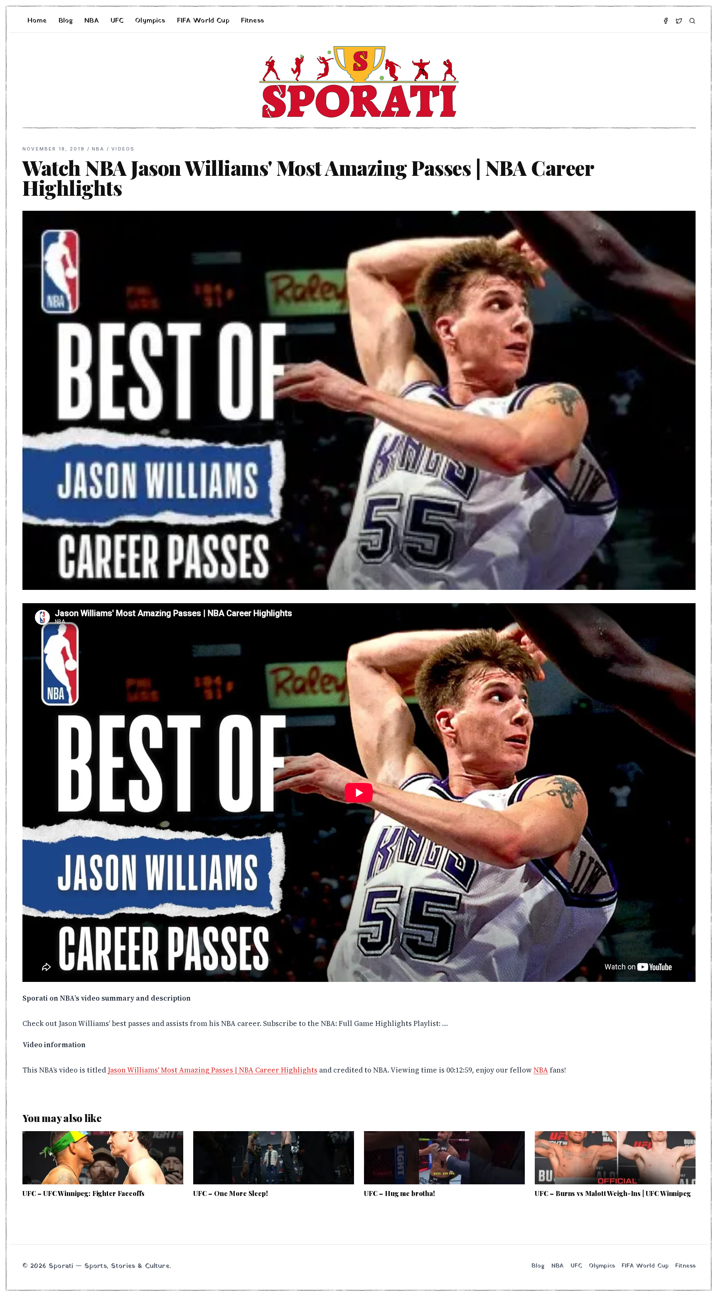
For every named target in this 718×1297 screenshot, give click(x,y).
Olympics (150, 21)
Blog (66, 21)
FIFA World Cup (203, 21)
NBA (91, 21)
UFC (117, 21)
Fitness (252, 21)
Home (37, 21)
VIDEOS (123, 149)
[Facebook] (665, 20)
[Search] (692, 20)
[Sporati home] (359, 82)
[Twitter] (679, 20)
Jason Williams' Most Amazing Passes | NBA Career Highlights (212, 1070)
